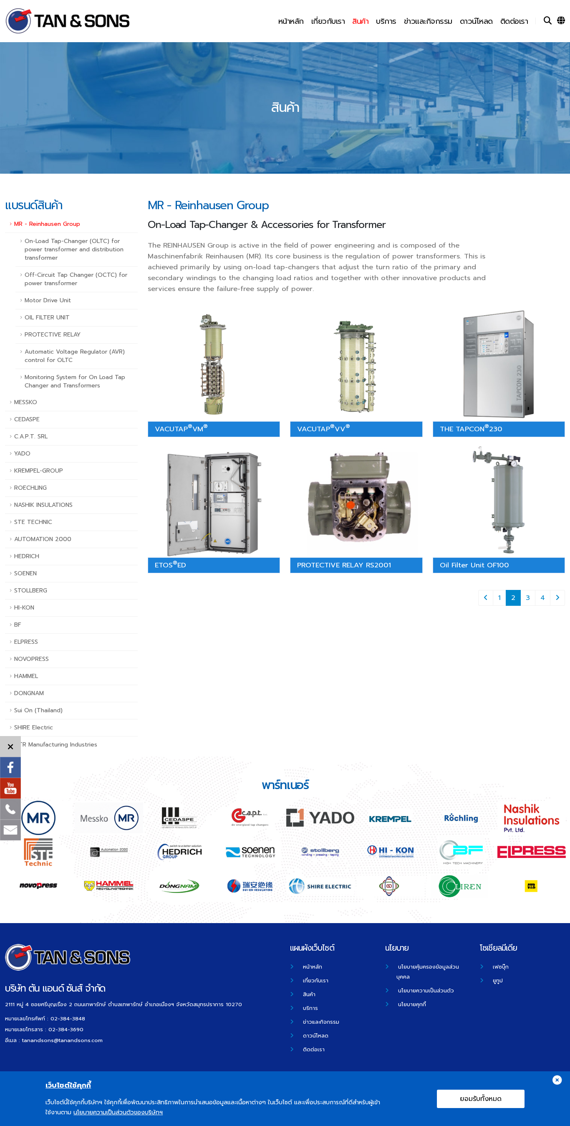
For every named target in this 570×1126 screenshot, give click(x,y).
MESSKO (25, 402)
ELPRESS (26, 642)
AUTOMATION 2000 (42, 539)
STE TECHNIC (33, 522)
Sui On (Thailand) (38, 710)
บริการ (386, 21)
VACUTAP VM (181, 428)
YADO (22, 453)
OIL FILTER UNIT (47, 317)
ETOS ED (170, 564)
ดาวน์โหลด (476, 21)
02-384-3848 (67, 1018)
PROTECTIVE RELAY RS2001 (344, 565)
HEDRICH (26, 556)
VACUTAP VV (323, 428)
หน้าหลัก (291, 21)
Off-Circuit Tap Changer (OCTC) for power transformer (76, 279)
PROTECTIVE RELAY (53, 334)
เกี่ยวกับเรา (328, 21)
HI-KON (24, 607)
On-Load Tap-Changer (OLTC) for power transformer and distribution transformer (74, 249)
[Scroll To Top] (555, 1116)
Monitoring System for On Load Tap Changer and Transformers (75, 381)
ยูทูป (498, 980)
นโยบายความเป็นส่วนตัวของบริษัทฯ (118, 1112)
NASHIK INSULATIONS (43, 505)
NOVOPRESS (31, 659)
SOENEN (25, 573)
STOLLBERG (30, 590)
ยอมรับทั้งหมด (481, 1099)
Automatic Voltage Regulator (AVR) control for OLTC (75, 355)
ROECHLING (30, 487)
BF (17, 624)
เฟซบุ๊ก (501, 967)
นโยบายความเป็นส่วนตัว (426, 990)
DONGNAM (29, 693)
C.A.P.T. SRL (31, 436)
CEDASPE (27, 419)
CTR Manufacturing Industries (55, 744)
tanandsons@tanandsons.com (62, 1040)
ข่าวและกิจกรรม (428, 21)
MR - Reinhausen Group (47, 224)
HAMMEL (26, 676)
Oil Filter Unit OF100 (474, 565)
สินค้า (360, 21)
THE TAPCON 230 (471, 428)
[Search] (548, 20)
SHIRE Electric (33, 727)
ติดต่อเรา (514, 21)
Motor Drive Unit (48, 300)
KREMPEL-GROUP (38, 470)
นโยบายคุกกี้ (412, 1004)
